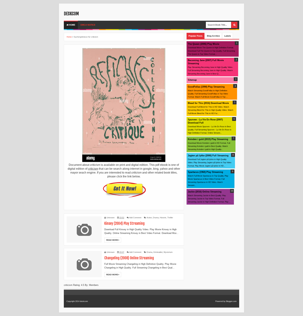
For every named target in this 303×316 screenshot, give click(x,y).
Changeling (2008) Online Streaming (129, 258)
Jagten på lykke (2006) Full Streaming (208, 155)
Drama (156, 218)
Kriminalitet (158, 252)
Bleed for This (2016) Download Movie (208, 103)
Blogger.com (231, 301)
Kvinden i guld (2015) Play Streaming (208, 139)
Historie (163, 218)
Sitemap (192, 80)
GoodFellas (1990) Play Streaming (206, 86)
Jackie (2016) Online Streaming (204, 191)
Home (71, 25)
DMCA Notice (87, 25)
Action (149, 218)
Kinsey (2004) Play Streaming (124, 223)
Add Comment (135, 218)
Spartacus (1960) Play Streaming (205, 172)
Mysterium (168, 252)
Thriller (170, 218)
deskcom (71, 13)
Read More (112, 240)
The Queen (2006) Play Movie (203, 44)
